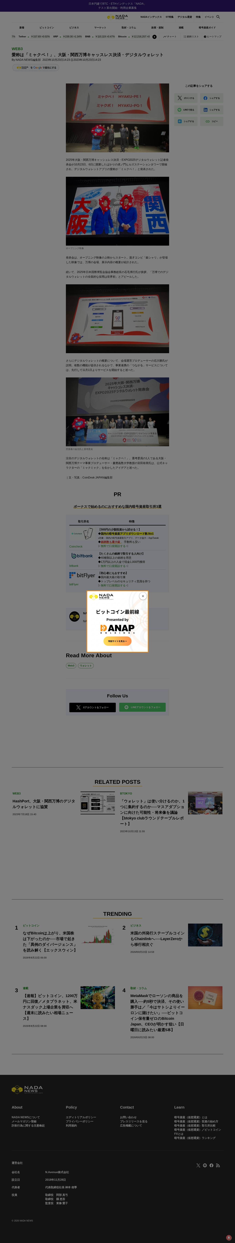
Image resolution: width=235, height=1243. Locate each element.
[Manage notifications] (229, 1237)
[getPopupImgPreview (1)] (117, 621)
